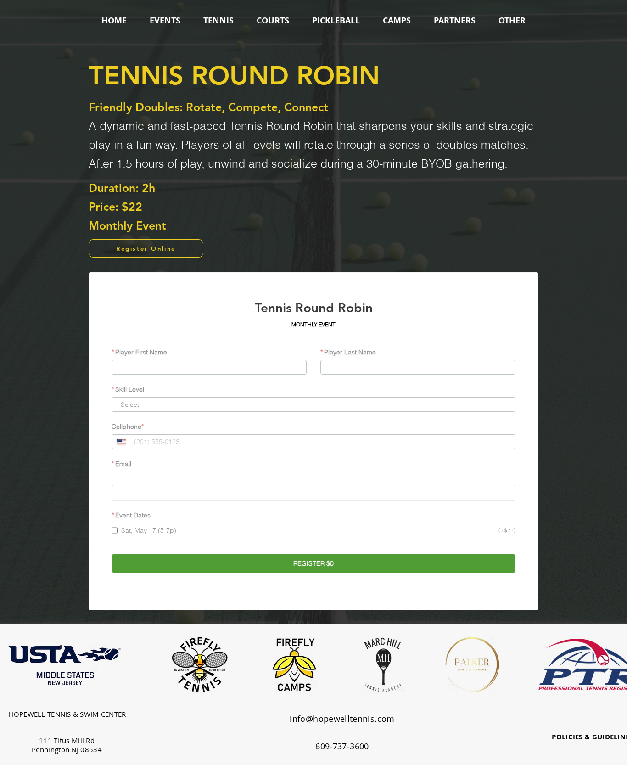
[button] (165, 21)
